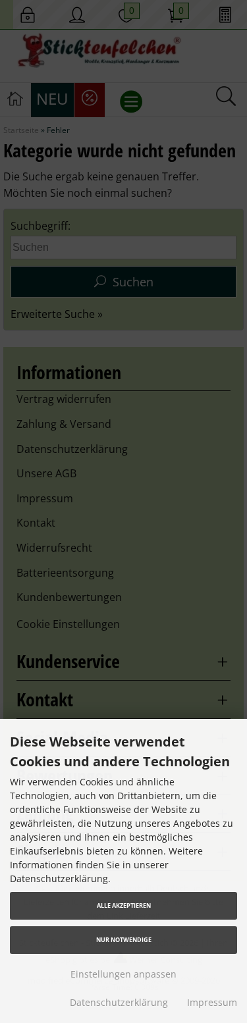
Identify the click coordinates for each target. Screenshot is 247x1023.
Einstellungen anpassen (123, 974)
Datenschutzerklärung (119, 1002)
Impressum (212, 1002)
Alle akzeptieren (124, 905)
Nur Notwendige (123, 939)
